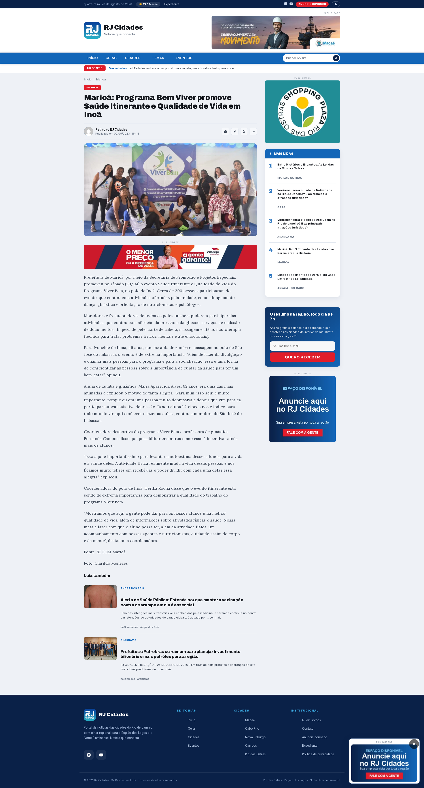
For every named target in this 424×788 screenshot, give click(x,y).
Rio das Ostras (255, 754)
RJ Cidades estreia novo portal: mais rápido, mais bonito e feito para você (182, 68)
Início (92, 58)
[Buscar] (336, 58)
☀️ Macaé (148, 4)
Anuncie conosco (312, 4)
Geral (111, 58)
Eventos (184, 58)
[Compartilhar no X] (244, 131)
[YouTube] (291, 4)
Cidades (132, 58)
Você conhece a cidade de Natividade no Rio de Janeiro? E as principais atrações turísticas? (304, 194)
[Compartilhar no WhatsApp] (225, 131)
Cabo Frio (252, 728)
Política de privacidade (318, 754)
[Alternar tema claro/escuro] (336, 4)
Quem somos (311, 720)
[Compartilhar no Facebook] (234, 131)
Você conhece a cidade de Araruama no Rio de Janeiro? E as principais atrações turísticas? (306, 223)
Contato (308, 728)
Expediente (171, 4)
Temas (158, 58)
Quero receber (302, 357)
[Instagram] (285, 4)
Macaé (250, 720)
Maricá (101, 79)
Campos (251, 745)
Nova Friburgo (255, 737)
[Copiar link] (253, 131)
